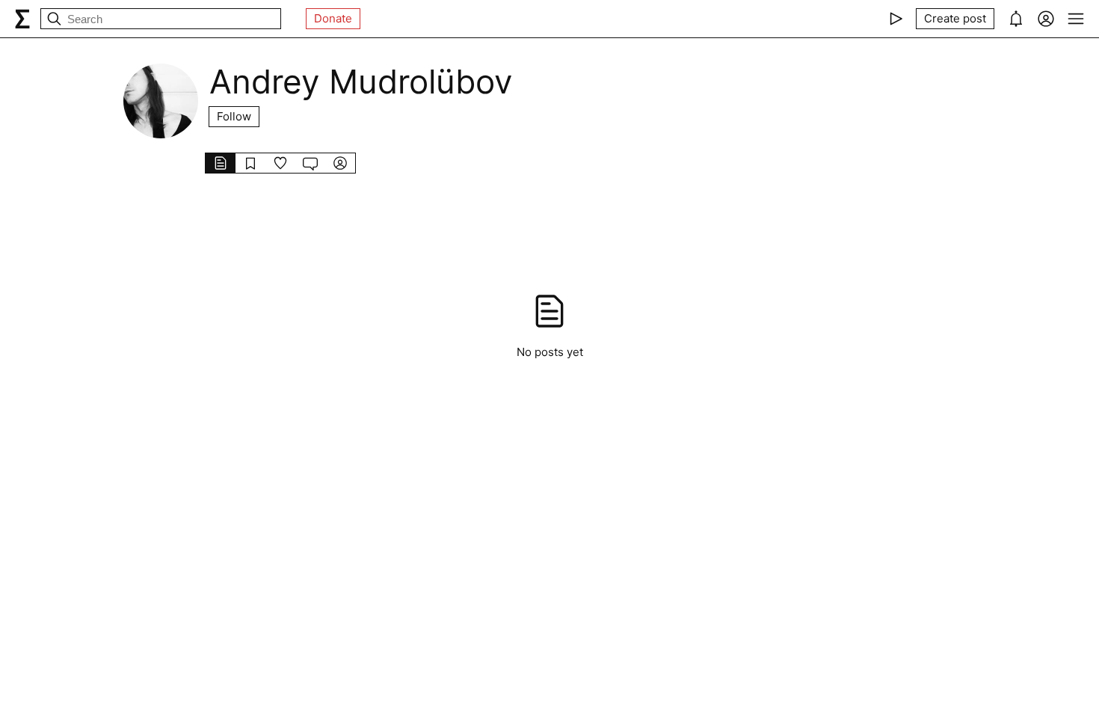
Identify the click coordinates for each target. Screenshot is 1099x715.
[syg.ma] (22, 18)
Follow (234, 116)
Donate (333, 18)
